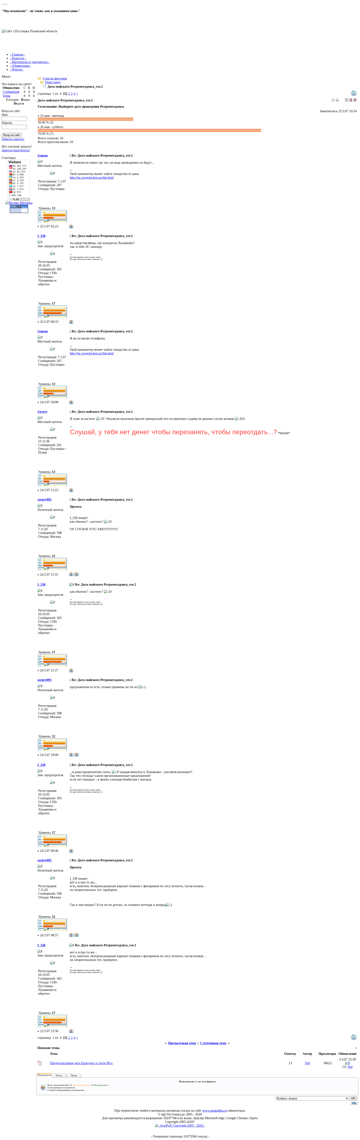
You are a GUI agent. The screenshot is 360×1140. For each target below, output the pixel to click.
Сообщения (11, 92)
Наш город (53, 82)
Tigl (307, 1063)
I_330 (41, 236)
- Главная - (17, 54)
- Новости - (18, 58)
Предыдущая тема (182, 1043)
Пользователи (44, 1075)
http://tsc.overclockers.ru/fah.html (92, 177)
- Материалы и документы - (29, 62)
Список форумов (55, 78)
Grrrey (43, 411)
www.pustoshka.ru (214, 1110)
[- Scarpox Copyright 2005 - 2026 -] (180, 1125)
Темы (6, 95)
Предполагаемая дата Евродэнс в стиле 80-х (81, 1063)
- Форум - (17, 69)
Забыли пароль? (13, 139)
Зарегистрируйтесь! (16, 150)
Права (74, 1075)
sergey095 (44, 499)
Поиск (59, 1075)
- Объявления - (20, 65)
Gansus (43, 155)
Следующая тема (213, 1043)
